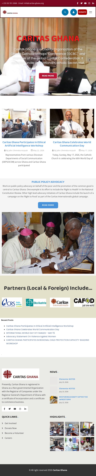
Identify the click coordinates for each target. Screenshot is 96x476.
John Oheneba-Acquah (17, 150)
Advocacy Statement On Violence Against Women (31, 336)
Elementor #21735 (67, 379)
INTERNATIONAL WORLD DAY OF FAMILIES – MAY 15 (30, 333)
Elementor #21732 (67, 388)
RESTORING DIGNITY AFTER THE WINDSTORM (73, 398)
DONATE (82, 12)
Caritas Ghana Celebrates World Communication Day (72, 144)
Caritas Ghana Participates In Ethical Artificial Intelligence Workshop (24, 144)
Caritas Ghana (60, 470)
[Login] (73, 12)
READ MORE (48, 76)
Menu (91, 12)
